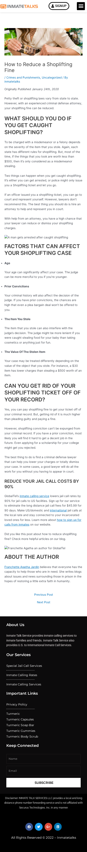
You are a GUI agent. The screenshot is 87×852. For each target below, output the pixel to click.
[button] (81, 6)
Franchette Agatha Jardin (21, 567)
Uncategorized (52, 77)
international (58, 510)
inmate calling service (34, 496)
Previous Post (43, 594)
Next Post (43, 602)
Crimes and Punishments (23, 77)
